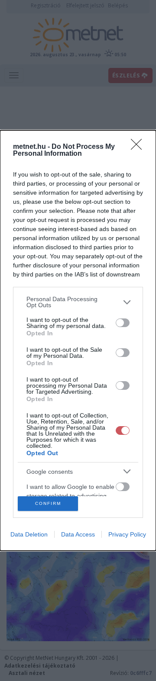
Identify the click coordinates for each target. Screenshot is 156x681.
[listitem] (78, 302)
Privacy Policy (127, 534)
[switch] (123, 322)
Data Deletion (29, 534)
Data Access (78, 534)
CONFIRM (48, 503)
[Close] (139, 147)
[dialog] (78, 340)
